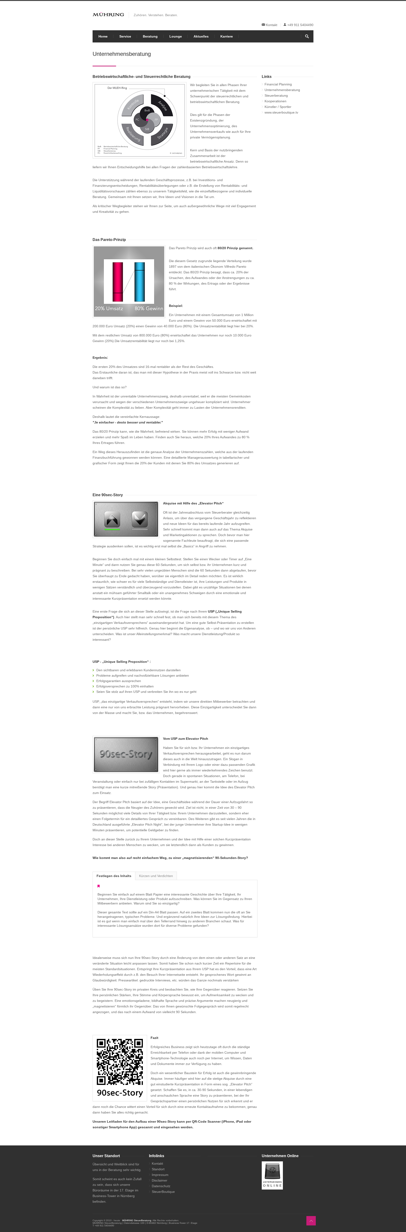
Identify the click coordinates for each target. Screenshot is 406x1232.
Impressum (160, 1175)
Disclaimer (159, 1180)
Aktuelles (201, 36)
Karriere (226, 36)
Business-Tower (104, 1196)
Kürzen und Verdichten (156, 876)
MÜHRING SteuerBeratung (136, 1220)
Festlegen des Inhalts (114, 876)
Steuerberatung (276, 95)
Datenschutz (161, 1186)
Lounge (175, 36)
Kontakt (271, 25)
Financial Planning (278, 84)
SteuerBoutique (163, 1192)
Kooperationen (275, 101)
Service (125, 36)
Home (103, 36)
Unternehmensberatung (282, 90)
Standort (158, 1169)
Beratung (150, 36)
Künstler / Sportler (278, 107)
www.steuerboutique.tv (281, 112)
